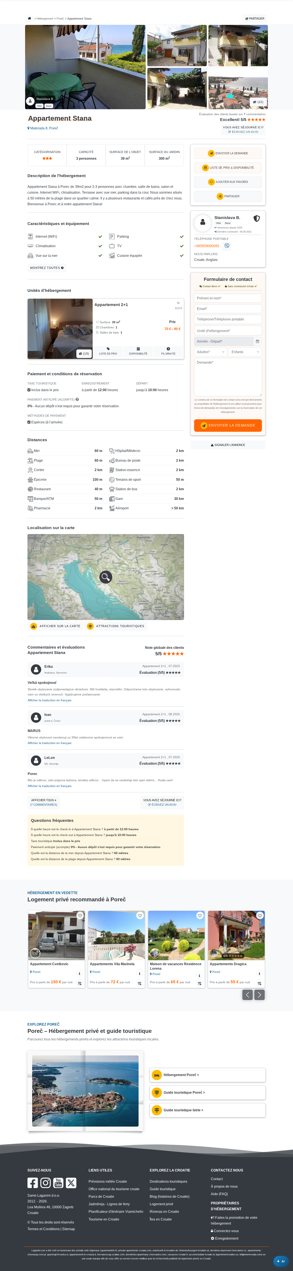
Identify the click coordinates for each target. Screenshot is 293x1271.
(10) (85, 353)
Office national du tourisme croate (114, 1189)
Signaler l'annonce (229, 445)
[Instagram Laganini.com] (45, 1183)
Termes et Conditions (43, 1229)
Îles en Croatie (161, 1219)
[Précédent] (34, 935)
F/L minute (168, 353)
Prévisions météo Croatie (108, 1181)
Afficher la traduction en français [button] (49, 700)
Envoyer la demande (231, 153)
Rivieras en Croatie (164, 1211)
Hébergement (45, 18)
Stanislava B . (45, 99)
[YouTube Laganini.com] (58, 1183)
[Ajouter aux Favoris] (80, 915)
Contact (217, 1179)
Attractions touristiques (119, 626)
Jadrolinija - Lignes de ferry (109, 1204)
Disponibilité (138, 353)
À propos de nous (224, 1186)
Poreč (60, 18)
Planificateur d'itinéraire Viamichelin (116, 1211)
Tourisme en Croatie (104, 1219)
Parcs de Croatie (101, 1196)
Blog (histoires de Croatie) (169, 1196)
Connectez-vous (226, 1231)
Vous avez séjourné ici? (243, 129)
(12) (260, 102)
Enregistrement (226, 1238)
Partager (256, 18)
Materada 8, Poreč (43, 128)
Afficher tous (43, 803)
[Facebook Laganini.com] (32, 1183)
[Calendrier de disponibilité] (79, 982)
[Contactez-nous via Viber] (226, 246)
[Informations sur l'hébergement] (79, 972)
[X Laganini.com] (71, 1183)
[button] (105, 577)
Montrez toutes (45, 268)
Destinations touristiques (168, 1181)
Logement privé (161, 1204)
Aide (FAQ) (219, 1194)
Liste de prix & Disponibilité (231, 167)
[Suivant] (78, 935)
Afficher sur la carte (59, 626)
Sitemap (68, 1229)
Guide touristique (163, 1189)
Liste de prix (108, 353)
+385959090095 (206, 246)
